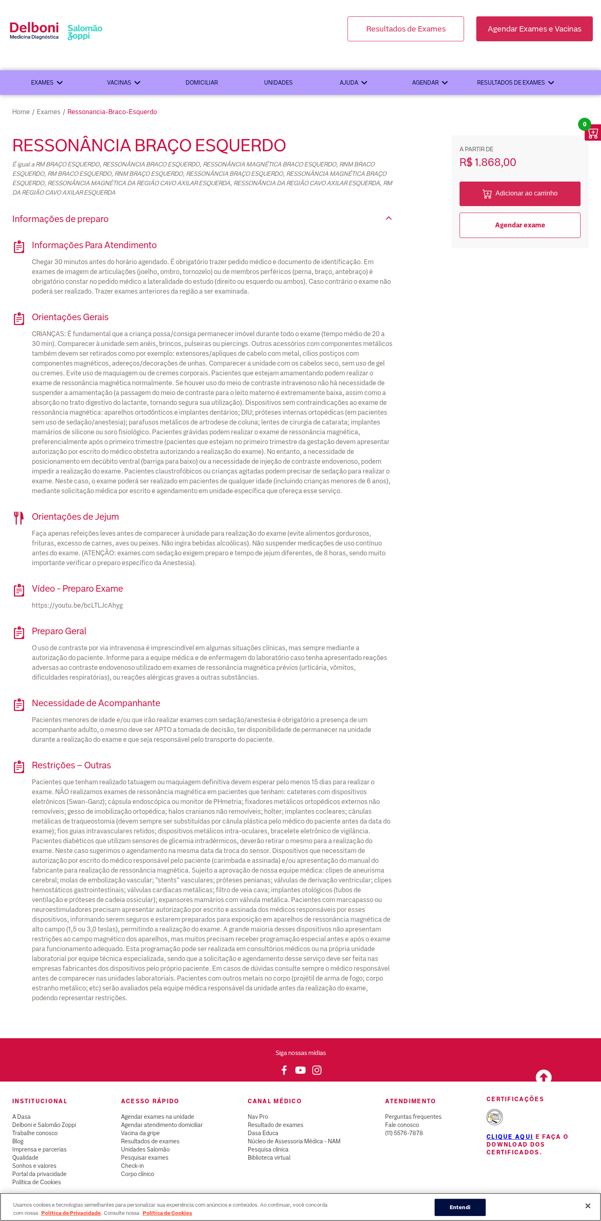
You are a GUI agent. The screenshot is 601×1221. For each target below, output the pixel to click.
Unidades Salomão (145, 1149)
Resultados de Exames (406, 29)
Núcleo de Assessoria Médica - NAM (294, 1141)
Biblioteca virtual (269, 1157)
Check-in (132, 1166)
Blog (17, 1141)
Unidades (278, 82)
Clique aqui (510, 1136)
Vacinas (119, 82)
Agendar (425, 82)
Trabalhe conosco (35, 1133)
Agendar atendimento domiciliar (162, 1125)
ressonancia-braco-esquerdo (112, 112)
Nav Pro (258, 1116)
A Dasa (21, 1116)
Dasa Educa (263, 1133)
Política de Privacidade (71, 1213)
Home (21, 112)
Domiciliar (202, 82)
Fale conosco (402, 1125)
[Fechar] (588, 1206)
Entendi (460, 1207)
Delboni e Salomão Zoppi (44, 1125)
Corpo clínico (137, 1174)
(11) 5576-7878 (404, 1133)
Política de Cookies (36, 1182)
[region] (300, 1207)
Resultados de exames (511, 82)
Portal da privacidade (39, 1174)
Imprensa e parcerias (39, 1149)
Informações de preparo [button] (60, 219)
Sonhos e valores (34, 1166)
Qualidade (25, 1157)
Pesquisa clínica (268, 1149)
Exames (42, 82)
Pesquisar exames (144, 1157)
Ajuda (349, 82)
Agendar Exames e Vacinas (534, 29)
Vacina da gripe (140, 1133)
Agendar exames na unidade (157, 1116)
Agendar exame (520, 225)
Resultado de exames (275, 1125)
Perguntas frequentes (413, 1116)
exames (49, 112)
